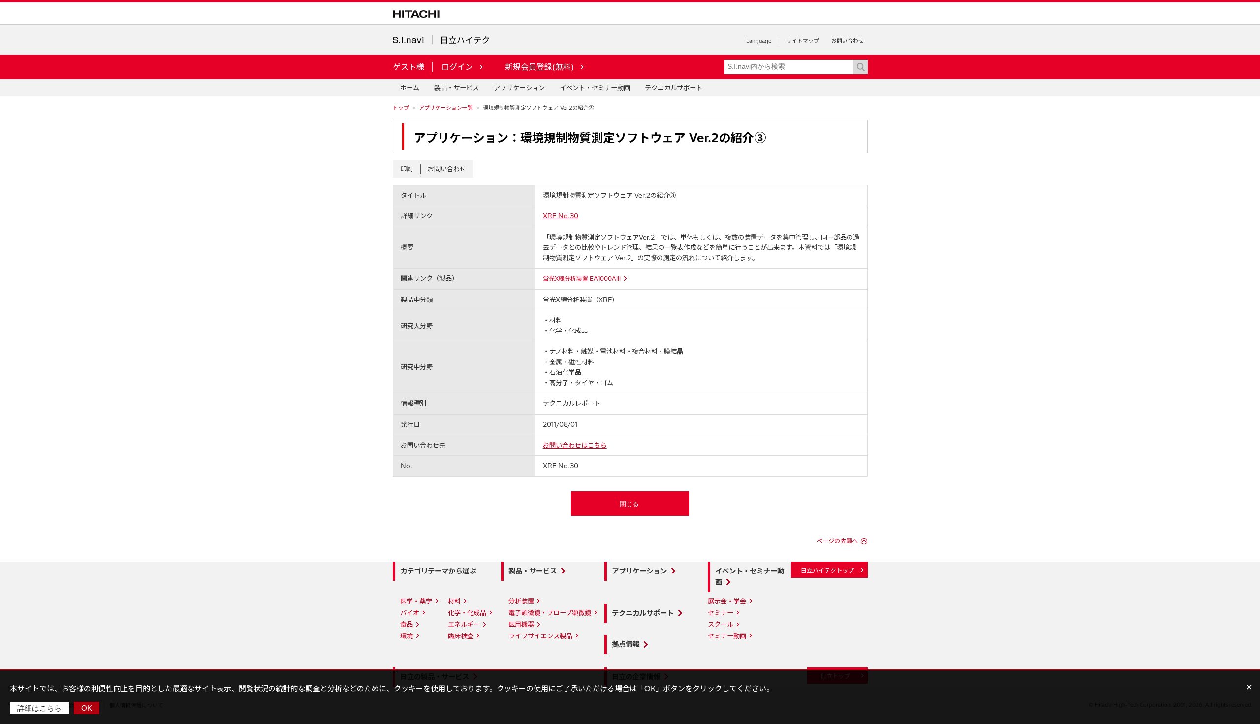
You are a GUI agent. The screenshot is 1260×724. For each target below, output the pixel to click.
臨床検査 (460, 636)
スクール (720, 624)
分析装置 (521, 601)
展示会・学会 (727, 601)
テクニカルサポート (673, 87)
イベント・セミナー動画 (595, 87)
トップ (401, 107)
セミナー (720, 613)
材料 (454, 601)
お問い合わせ (847, 40)
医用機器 (521, 624)
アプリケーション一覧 (446, 107)
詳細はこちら (39, 708)
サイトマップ (803, 40)
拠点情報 (625, 644)
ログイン (457, 67)
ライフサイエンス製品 (540, 636)
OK (86, 708)
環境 (406, 636)
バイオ (409, 613)
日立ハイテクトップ (827, 570)
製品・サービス (456, 87)
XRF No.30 (560, 216)
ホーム (409, 87)
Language (758, 40)
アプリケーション (519, 87)
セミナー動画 (727, 636)
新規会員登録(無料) (539, 67)
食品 (406, 624)
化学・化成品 (467, 613)
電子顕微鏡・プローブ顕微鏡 (549, 613)
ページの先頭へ (837, 540)
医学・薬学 (416, 601)
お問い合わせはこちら (575, 445)
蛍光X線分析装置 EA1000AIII (582, 278)
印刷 (406, 169)
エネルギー (464, 624)
